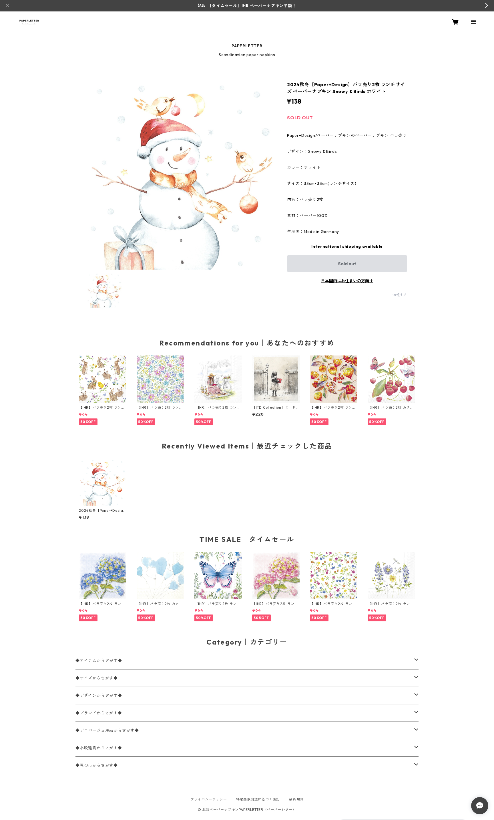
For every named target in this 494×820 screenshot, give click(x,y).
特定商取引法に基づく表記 (258, 799)
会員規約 (296, 799)
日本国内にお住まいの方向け (347, 280)
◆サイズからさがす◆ (96, 678)
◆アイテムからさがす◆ (98, 660)
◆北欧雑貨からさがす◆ (98, 747)
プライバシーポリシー (208, 799)
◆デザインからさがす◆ (98, 695)
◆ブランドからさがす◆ (98, 713)
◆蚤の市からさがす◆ (96, 765)
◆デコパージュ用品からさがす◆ (107, 730)
